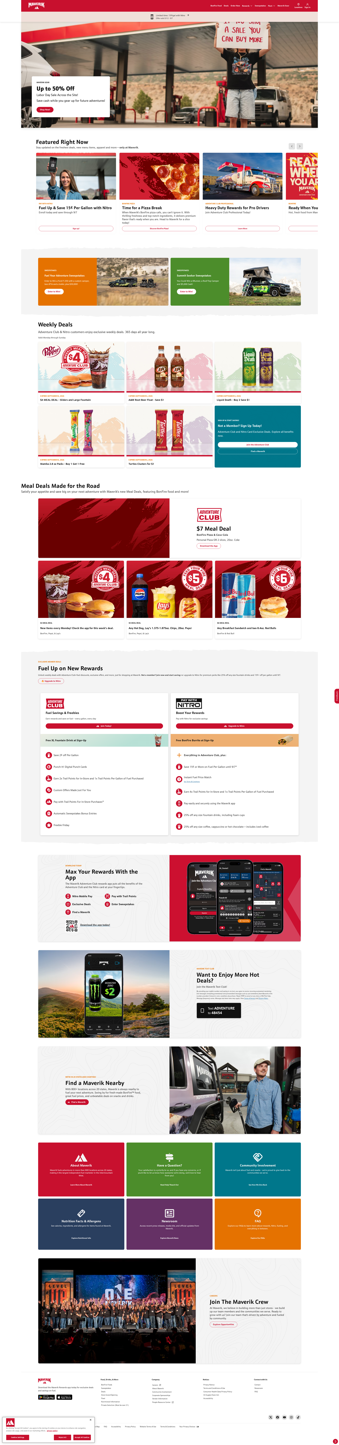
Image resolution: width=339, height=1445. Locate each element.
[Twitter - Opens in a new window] (270, 1417)
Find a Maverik (258, 451)
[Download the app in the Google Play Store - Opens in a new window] (46, 1397)
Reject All (62, 1437)
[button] (292, 146)
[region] (48, 1430)
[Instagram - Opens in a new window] (291, 1417)
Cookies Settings (17, 1437)
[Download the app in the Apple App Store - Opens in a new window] (64, 1397)
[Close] (90, 1420)
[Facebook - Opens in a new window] (277, 1417)
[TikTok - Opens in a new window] (298, 1417)
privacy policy (52, 1431)
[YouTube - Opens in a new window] (284, 1417)
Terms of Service (249, 998)
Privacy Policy (263, 998)
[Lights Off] (335, 1441)
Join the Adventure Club (258, 444)
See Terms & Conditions (192, 782)
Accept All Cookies (82, 1437)
